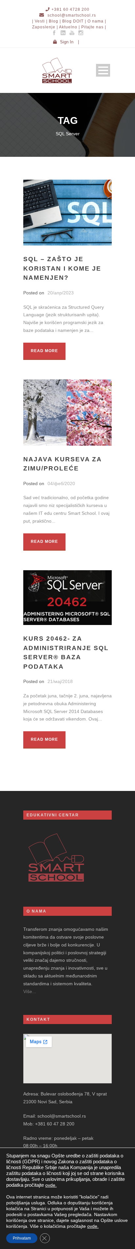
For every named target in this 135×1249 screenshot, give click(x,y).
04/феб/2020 (61, 483)
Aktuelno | (69, 27)
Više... (29, 991)
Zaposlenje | (45, 27)
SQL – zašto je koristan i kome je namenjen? (62, 268)
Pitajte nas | (93, 27)
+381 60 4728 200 (70, 9)
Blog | (55, 21)
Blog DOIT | (74, 21)
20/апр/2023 (61, 292)
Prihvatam (22, 1238)
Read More (44, 351)
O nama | (96, 21)
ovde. (51, 1185)
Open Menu (103, 70)
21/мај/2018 (60, 681)
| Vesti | (40, 21)
